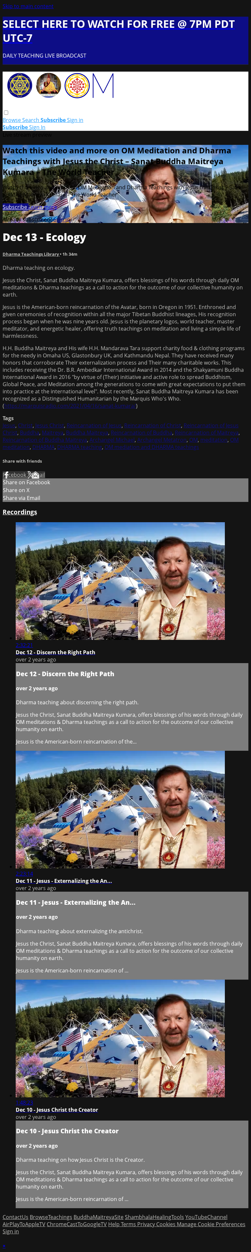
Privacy (146, 1224)
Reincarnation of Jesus (94, 425)
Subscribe (15, 207)
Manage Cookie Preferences (211, 1224)
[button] (6, 113)
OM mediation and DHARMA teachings (152, 447)
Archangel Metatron (162, 439)
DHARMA (43, 447)
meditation (213, 439)
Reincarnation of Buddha (141, 432)
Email (38, 474)
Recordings (20, 512)
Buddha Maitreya (87, 432)
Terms (129, 1224)
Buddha (29, 432)
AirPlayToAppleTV (24, 1224)
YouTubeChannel (206, 1217)
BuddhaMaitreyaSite (99, 1217)
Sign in (75, 120)
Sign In (37, 127)
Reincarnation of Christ (152, 425)
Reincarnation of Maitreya (207, 432)
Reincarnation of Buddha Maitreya (45, 439)
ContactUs (15, 1217)
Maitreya (52, 432)
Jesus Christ (49, 425)
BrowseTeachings (51, 1217)
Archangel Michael (112, 439)
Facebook (15, 474)
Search (31, 120)
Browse (12, 120)
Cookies (166, 1224)
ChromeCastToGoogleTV (77, 1224)
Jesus (9, 425)
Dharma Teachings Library (31, 254)
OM (193, 439)
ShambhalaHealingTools (154, 1217)
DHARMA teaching (79, 447)
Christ (25, 425)
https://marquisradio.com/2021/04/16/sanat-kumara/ (70, 405)
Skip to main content (28, 6)
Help (114, 1224)
